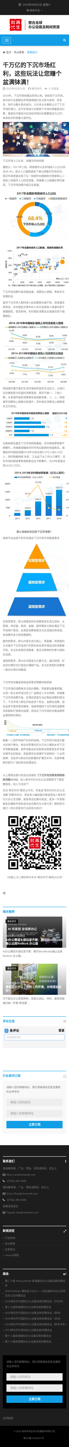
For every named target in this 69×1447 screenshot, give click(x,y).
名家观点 (10, 1249)
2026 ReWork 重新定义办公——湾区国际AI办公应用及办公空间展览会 (35, 1293)
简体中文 (35, 10)
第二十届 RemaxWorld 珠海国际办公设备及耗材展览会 (35, 1283)
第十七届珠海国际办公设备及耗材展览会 (28, 1341)
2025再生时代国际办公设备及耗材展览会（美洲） (33, 1312)
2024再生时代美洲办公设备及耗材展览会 (28, 1330)
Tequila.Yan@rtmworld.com (23, 1212)
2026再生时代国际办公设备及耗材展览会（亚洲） (33, 1318)
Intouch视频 (12, 1255)
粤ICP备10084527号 (33, 1438)
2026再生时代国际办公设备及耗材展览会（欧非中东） (35, 1324)
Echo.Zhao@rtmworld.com (22, 1193)
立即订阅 (34, 1124)
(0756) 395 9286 (16, 1180)
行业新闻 (10, 1237)
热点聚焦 (19, 52)
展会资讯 (11, 921)
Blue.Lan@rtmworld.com (21, 1174)
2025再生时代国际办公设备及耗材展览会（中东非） (35, 1301)
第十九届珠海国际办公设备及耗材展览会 (28, 1307)
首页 (8, 52)
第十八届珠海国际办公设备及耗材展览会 (28, 1335)
